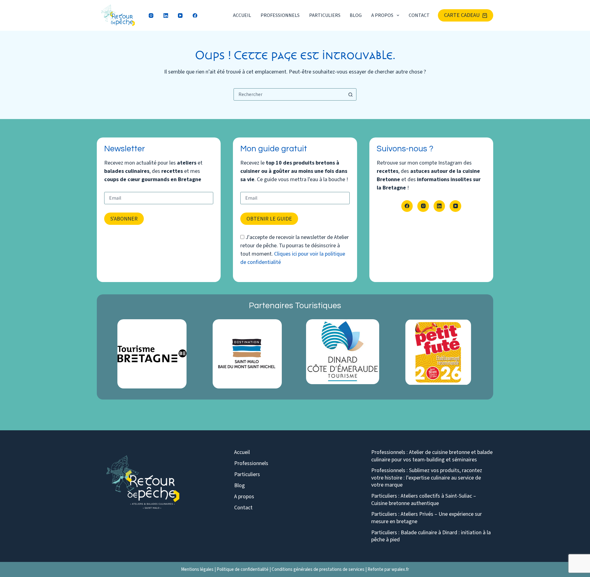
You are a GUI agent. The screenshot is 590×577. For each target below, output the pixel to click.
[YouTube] (180, 15)
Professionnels (280, 15)
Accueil (242, 15)
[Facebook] (195, 15)
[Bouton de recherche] (350, 94)
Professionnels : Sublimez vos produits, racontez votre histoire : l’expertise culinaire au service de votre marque (426, 477)
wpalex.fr (400, 569)
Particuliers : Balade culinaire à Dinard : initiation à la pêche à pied (431, 536)
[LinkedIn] (166, 15)
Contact (419, 15)
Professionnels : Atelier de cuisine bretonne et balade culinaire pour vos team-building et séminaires (432, 456)
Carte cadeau (462, 15)
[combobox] (289, 94)
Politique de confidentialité (243, 569)
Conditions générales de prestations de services (318, 569)
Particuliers (324, 15)
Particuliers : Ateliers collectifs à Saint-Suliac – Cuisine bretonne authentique (423, 499)
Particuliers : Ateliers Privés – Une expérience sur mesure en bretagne (426, 518)
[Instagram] (151, 15)
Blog (356, 15)
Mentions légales (197, 569)
